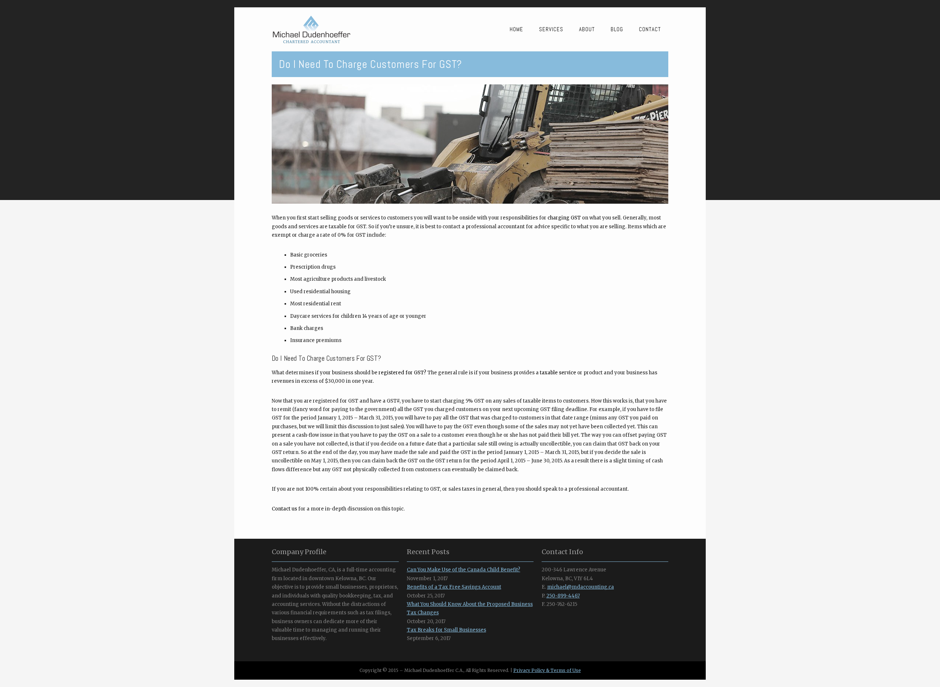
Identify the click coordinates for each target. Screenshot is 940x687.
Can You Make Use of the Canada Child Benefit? (463, 570)
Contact (650, 29)
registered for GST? (402, 373)
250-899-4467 (563, 596)
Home (516, 29)
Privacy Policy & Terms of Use (547, 670)
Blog (617, 29)
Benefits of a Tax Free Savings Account (454, 587)
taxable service (558, 373)
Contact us (284, 509)
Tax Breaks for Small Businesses (446, 630)
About (587, 29)
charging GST (564, 218)
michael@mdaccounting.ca (580, 587)
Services (551, 29)
